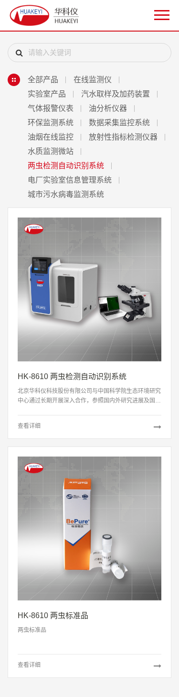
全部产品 (43, 80)
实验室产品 (47, 94)
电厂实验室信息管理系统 (70, 180)
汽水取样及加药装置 (115, 94)
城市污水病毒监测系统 (66, 194)
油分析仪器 (108, 108)
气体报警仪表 (51, 108)
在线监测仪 (93, 80)
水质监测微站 (51, 151)
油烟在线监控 (51, 137)
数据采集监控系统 (119, 123)
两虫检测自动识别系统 (66, 166)
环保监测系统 (51, 123)
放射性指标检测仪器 (123, 137)
